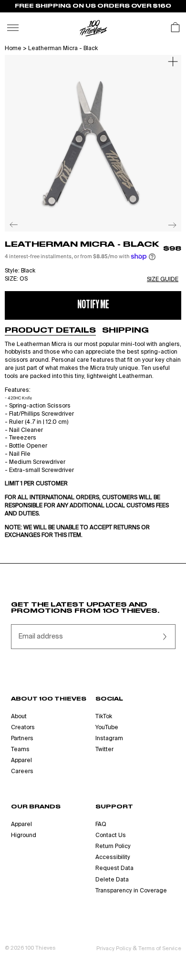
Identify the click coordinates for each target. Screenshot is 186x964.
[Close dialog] (178, 444)
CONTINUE (48, 511)
